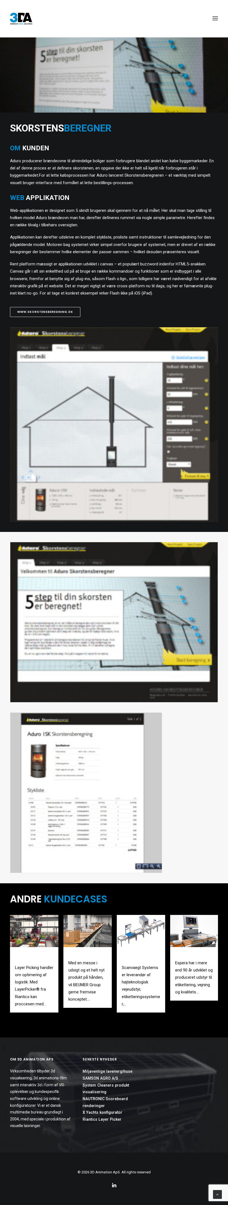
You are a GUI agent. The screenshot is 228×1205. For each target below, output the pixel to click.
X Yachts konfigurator (102, 1112)
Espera (181, 954)
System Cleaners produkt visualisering (106, 1088)
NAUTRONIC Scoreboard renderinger (105, 1102)
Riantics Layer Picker (102, 1119)
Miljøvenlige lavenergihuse (107, 1071)
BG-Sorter (77, 954)
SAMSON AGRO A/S (100, 1078)
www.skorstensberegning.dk (45, 312)
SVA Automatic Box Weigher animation (139, 956)
